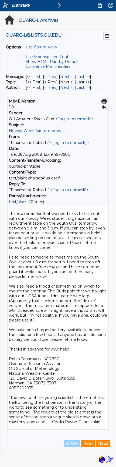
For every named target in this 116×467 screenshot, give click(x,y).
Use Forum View (41, 47)
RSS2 (103, 443)
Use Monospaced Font (47, 56)
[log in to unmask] (74, 118)
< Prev (50, 76)
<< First (33, 76)
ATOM (72, 443)
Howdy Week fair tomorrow (35, 130)
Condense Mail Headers (48, 66)
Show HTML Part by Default (52, 61)
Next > (66, 76)
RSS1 (88, 443)
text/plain (17, 201)
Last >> (83, 76)
